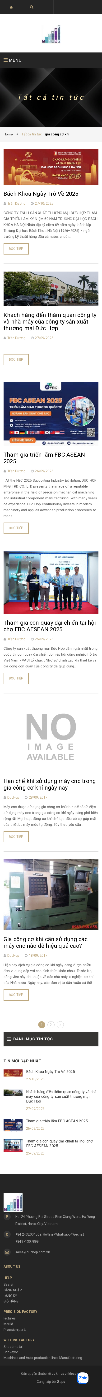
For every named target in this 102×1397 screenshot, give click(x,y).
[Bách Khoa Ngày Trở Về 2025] (13, 1073)
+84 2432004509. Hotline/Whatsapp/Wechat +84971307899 (49, 1238)
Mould (8, 1324)
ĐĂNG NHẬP (13, 1290)
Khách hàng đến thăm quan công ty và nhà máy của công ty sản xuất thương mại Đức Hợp (61, 1096)
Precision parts (15, 1330)
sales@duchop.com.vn (32, 1252)
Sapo (61, 1382)
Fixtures (10, 1318)
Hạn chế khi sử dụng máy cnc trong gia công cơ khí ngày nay (50, 784)
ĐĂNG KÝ (10, 1296)
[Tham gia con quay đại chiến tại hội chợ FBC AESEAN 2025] (13, 1145)
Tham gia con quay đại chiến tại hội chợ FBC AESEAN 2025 (59, 1143)
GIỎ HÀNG (11, 1301)
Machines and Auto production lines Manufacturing (43, 1358)
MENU (15, 60)
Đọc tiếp (16, 249)
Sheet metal (13, 1347)
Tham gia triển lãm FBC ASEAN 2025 (57, 1121)
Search (9, 1284)
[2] (60, 1024)
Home (9, 134)
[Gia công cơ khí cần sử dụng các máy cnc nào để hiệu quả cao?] (51, 894)
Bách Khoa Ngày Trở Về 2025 (50, 1071)
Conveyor (11, 1352)
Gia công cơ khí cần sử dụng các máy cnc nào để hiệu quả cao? (46, 942)
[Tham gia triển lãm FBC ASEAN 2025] (13, 1125)
